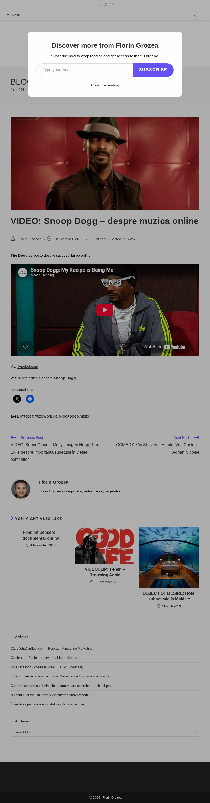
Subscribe (153, 70)
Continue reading (105, 85)
